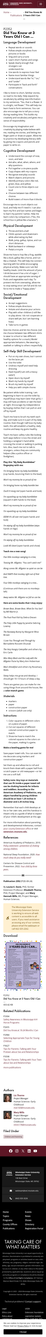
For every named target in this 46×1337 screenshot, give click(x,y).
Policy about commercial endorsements (8, 1319)
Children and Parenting (13, 1137)
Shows (28, 1220)
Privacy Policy (23, 1326)
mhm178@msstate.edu (25, 1124)
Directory (29, 1224)
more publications (12, 1067)
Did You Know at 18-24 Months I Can (20, 1030)
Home (6, 12)
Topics (6, 1216)
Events (28, 1212)
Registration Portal (34, 1228)
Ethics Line (6, 1312)
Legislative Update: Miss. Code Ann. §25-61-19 (34, 1319)
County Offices (10, 1224)
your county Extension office (17, 828)
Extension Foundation (34, 1312)
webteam (32, 925)
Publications (16, 15)
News (28, 1216)
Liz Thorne (19, 1095)
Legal (4, 1308)
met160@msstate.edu (24, 1107)
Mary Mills (19, 1112)
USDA (27, 1308)
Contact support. (33, 1301)
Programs (7, 1220)
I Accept (23, 1332)
